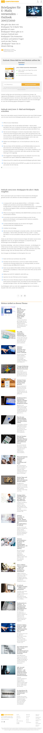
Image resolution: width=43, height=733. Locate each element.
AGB (17, 719)
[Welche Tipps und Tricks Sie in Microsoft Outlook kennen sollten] (8, 480)
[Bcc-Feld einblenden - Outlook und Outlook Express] (8, 334)
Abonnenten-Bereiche (38, 726)
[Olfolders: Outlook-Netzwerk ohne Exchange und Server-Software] (8, 349)
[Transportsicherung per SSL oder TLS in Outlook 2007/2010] (8, 368)
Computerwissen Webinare (38, 720)
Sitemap (27, 717)
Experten (27, 720)
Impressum (18, 716)
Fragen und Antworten (37, 715)
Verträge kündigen (18, 723)
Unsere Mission (28, 722)
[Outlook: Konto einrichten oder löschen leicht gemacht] (8, 382)
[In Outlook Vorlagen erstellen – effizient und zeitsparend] (8, 588)
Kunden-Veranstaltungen (38, 723)
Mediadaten (28, 716)
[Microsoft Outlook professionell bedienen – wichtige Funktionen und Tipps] (8, 459)
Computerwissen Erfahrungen (38, 718)
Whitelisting (28, 714)
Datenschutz (18, 717)
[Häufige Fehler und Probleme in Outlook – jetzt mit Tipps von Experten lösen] (8, 497)
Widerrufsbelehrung (20, 720)
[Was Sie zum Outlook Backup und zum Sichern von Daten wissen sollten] (8, 419)
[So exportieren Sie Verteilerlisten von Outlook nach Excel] (8, 693)
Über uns (27, 719)
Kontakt (18, 714)
